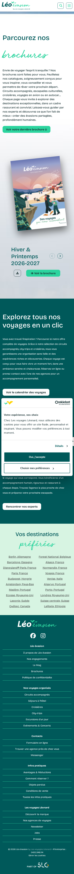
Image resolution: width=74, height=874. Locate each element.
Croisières (37, 707)
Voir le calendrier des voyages (26, 392)
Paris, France (20, 573)
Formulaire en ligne (37, 742)
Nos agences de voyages (37, 820)
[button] (60, 256)
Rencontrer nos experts (22, 506)
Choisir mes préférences (35, 468)
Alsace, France (55, 562)
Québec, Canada (19, 606)
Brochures (37, 671)
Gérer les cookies (37, 855)
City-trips (37, 713)
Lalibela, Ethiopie (55, 606)
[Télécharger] (17, 273)
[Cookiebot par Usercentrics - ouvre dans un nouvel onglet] (55, 403)
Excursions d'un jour (37, 719)
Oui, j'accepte (37, 456)
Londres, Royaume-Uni (54, 595)
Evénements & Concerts (37, 725)
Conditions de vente (37, 791)
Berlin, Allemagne (20, 557)
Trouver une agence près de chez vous (37, 749)
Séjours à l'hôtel (37, 701)
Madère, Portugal (20, 590)
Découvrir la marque (37, 814)
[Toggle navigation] (69, 6)
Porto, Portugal (54, 590)
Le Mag (37, 665)
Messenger (37, 755)
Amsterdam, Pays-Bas (20, 584)
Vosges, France (54, 573)
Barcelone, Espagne (19, 562)
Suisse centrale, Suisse (54, 601)
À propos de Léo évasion (37, 652)
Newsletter (37, 826)
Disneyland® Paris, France (19, 568)
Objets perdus (37, 784)
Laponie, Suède (19, 601)
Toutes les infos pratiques (37, 797)
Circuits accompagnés (37, 694)
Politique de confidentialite (37, 677)
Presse (37, 839)
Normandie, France (55, 568)
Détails (59, 445)
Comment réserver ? (37, 778)
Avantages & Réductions (37, 772)
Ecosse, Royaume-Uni (19, 595)
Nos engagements (37, 659)
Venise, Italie (55, 579)
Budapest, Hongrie (20, 579)
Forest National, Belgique (55, 557)
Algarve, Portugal (55, 584)
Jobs (37, 832)
